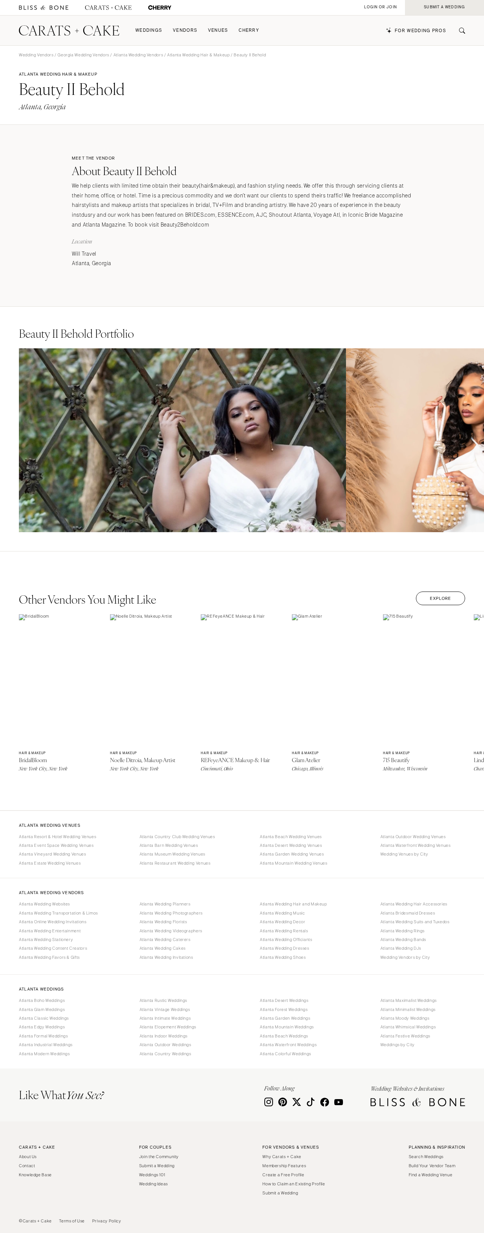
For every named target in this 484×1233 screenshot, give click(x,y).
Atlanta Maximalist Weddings (408, 1000)
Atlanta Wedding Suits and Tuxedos (415, 921)
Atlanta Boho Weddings (42, 1000)
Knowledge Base (35, 1174)
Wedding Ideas (153, 1184)
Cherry (249, 30)
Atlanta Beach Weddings (284, 1036)
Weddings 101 (152, 1174)
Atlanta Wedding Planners (165, 904)
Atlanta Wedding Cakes (163, 948)
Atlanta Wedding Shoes (283, 957)
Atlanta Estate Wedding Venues (50, 863)
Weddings (148, 30)
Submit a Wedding (157, 1165)
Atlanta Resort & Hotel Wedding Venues (57, 836)
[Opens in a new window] (43, 7)
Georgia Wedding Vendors (83, 55)
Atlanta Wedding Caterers (165, 939)
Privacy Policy (106, 1221)
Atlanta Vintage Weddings (165, 1009)
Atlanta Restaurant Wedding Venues (175, 863)
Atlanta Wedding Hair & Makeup (198, 55)
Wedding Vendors (36, 55)
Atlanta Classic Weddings (44, 1018)
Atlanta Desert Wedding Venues (291, 845)
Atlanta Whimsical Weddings (408, 1027)
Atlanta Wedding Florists (163, 921)
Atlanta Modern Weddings (44, 1053)
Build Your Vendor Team (432, 1165)
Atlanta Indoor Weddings (164, 1036)
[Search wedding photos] (159, 7)
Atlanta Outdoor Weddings (165, 1044)
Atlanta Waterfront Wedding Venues (415, 845)
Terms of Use (72, 1221)
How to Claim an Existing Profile (293, 1184)
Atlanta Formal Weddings (43, 1036)
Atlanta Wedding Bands (403, 939)
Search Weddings (426, 1156)
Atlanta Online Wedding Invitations (52, 921)
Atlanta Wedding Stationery (46, 939)
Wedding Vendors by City (405, 957)
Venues (218, 30)
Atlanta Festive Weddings (405, 1036)
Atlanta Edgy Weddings (42, 1027)
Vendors (185, 30)
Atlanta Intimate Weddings (165, 1018)
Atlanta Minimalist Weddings (408, 1009)
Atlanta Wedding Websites (44, 904)
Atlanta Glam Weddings (42, 1009)
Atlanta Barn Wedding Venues (169, 845)
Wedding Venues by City (404, 854)
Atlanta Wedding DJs (400, 948)
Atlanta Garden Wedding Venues (292, 854)
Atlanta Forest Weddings (284, 1009)
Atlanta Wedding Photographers (171, 913)
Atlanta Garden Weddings (285, 1018)
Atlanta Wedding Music (282, 913)
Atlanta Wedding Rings (402, 931)
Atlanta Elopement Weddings (168, 1027)
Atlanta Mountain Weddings (287, 1027)
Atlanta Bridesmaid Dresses (407, 913)
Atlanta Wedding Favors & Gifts (49, 957)
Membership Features (284, 1165)
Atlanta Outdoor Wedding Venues (413, 836)
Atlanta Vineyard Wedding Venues (52, 854)
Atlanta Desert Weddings (284, 1000)
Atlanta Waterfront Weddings (288, 1044)
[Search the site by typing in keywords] (459, 30)
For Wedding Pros (420, 30)
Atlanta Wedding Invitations (166, 957)
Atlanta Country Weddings (165, 1053)
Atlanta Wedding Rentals (284, 931)
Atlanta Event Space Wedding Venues (56, 845)
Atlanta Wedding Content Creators (53, 948)
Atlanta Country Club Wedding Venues (177, 836)
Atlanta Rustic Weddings (164, 1000)
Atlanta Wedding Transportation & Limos (58, 913)
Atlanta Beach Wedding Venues (291, 836)
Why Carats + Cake (281, 1156)
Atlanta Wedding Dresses (284, 948)
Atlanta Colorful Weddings (285, 1053)
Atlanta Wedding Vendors (138, 55)
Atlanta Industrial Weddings (46, 1044)
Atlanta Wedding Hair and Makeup (293, 904)
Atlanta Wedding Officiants (286, 939)
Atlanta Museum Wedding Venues (172, 854)
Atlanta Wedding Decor (282, 921)
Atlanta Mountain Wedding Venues (293, 863)
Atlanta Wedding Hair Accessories (413, 904)
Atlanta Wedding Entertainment (50, 931)
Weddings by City (397, 1044)
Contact (27, 1165)
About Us (28, 1156)
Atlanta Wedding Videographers (171, 931)
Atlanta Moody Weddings (405, 1018)
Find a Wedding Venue (431, 1174)
